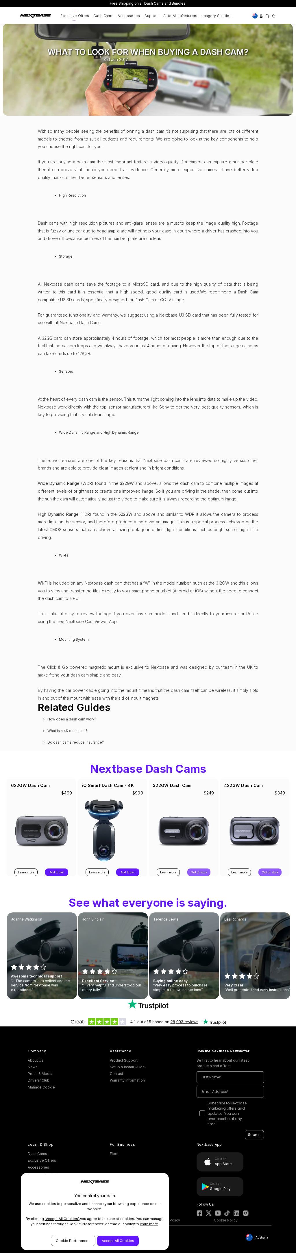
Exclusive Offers (74, 16)
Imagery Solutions (218, 16)
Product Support (124, 1060)
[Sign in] (261, 16)
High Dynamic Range (58, 514)
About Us (35, 1060)
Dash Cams (103, 16)
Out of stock (198, 872)
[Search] (267, 16)
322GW (127, 483)
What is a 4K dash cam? (67, 731)
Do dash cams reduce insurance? (75, 742)
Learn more (26, 872)
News (33, 1067)
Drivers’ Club (38, 1080)
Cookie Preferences (73, 1241)
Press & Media (40, 1073)
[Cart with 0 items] (273, 16)
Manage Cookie (41, 1087)
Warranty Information (127, 1080)
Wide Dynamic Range (59, 483)
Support (152, 16)
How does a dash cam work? (71, 719)
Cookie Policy (226, 1220)
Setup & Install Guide (127, 1067)
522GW (125, 514)
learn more (149, 1224)
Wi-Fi (43, 583)
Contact (116, 1073)
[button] (148, 1004)
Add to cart (56, 872)
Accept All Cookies (118, 1241)
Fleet (114, 1154)
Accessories (129, 16)
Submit (254, 1134)
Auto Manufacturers (180, 16)
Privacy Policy (168, 1220)
